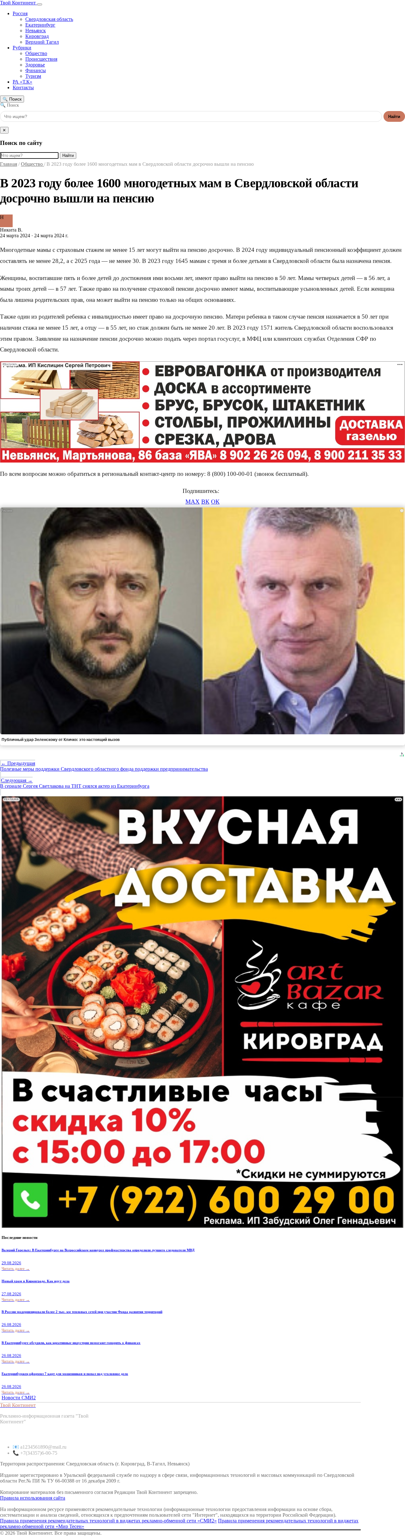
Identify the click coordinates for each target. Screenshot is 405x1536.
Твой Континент (18, 2)
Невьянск (35, 30)
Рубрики (22, 47)
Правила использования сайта (32, 1498)
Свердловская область (49, 19)
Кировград (37, 36)
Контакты (23, 87)
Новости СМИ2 (19, 1397)
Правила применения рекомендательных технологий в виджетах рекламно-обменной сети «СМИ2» (108, 1520)
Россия (20, 13)
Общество (36, 53)
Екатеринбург (40, 25)
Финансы (35, 70)
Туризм (33, 76)
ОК (215, 501)
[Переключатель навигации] (39, 4)
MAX (192, 501)
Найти (394, 116)
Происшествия (41, 59)
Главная (8, 164)
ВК (205, 501)
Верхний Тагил (42, 42)
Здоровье (35, 64)
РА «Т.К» (22, 81)
